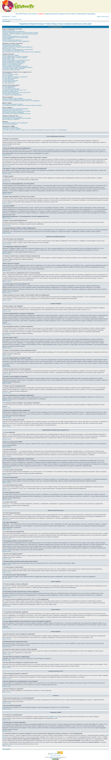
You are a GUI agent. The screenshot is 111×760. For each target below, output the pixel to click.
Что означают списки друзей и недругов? (13, 104)
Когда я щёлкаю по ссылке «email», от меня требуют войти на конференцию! (22, 51)
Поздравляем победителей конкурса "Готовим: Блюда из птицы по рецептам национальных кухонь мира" (55, 24)
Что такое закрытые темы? (9, 81)
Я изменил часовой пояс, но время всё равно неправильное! (18, 47)
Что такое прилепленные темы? (10, 80)
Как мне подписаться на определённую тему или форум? (17, 118)
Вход (99, 16)
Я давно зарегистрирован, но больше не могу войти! (15, 37)
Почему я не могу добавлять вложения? (12, 63)
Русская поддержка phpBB (55, 758)
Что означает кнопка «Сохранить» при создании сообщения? (18, 67)
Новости (74, 13)
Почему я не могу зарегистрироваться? (12, 40)
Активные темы (17, 19)
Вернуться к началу (7, 145)
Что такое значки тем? (8, 83)
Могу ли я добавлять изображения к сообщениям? (15, 77)
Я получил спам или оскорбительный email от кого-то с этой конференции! (21, 100)
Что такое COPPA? (7, 38)
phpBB (51, 757)
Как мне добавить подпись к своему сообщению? (15, 57)
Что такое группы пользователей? (11, 88)
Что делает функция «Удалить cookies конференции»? (16, 41)
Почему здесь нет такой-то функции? (12, 128)
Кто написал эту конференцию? (10, 127)
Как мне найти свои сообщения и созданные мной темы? (17, 113)
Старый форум (91, 13)
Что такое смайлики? (8, 75)
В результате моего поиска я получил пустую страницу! (16, 111)
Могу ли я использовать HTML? (10, 74)
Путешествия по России (55, 755)
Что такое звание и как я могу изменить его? (14, 50)
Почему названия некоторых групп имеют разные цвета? (16, 92)
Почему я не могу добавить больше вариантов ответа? (16, 60)
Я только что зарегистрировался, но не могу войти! (15, 36)
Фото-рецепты (33, 13)
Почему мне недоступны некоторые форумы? (14, 62)
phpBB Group (53, 716)
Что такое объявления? (8, 79)
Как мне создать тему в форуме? (11, 55)
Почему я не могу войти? (9, 30)
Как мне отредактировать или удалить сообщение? (15, 56)
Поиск (14, 16)
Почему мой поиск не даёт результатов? (13, 110)
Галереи (9, 16)
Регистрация (106, 16)
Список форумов (6, 21)
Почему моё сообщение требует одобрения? (13, 68)
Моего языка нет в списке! (9, 48)
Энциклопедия (81, 13)
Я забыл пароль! (7, 35)
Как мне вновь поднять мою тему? (11, 69)
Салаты (68, 13)
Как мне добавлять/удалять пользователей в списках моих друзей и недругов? (22, 105)
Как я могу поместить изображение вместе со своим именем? (18, 49)
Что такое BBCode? (7, 73)
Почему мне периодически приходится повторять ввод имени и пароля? (20, 32)
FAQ (4, 16)
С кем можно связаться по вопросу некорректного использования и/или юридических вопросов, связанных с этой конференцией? (35, 129)
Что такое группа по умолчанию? (11, 93)
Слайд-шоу (41, 13)
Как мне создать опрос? (8, 59)
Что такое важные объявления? (10, 78)
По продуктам (62, 13)
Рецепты (25, 13)
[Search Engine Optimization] (55, 759)
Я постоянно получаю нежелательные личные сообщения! (17, 99)
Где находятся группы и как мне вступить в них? (15, 90)
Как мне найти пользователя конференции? (13, 112)
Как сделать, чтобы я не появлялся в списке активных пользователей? (20, 34)
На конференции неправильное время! (12, 45)
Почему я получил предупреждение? (12, 65)
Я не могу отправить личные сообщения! (13, 98)
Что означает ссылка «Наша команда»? (12, 94)
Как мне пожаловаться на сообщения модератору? (15, 66)
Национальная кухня (51, 13)
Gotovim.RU (19, 13)
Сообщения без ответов (7, 19)
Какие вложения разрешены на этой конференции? (15, 122)
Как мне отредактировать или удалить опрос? (14, 61)
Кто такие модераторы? (8, 87)
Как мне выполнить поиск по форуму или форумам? (15, 108)
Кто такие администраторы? (9, 86)
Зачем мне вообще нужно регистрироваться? (14, 31)
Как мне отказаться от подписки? (11, 119)
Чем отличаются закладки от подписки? (12, 117)
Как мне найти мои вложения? (10, 124)
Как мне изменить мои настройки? (11, 44)
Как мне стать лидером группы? (10, 91)
